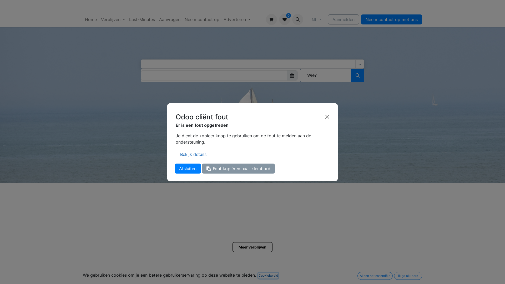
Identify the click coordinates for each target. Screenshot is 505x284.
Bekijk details (193, 154)
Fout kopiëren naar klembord (241, 168)
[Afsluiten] (327, 117)
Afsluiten (187, 168)
